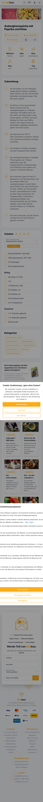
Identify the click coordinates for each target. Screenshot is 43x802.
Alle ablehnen (21, 415)
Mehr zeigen (29, 522)
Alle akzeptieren (21, 404)
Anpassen (21, 410)
